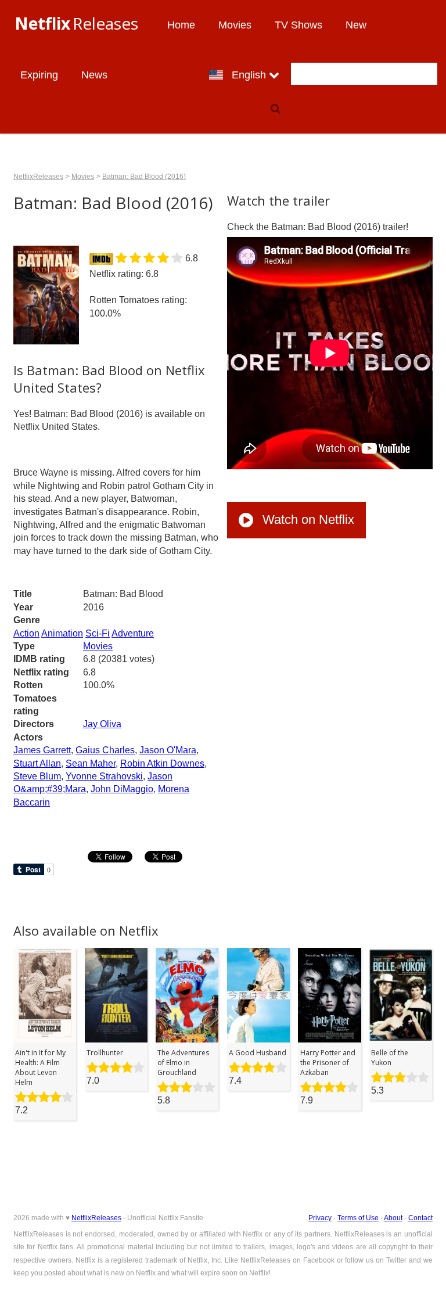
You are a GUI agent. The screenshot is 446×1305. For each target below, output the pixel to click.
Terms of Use (358, 1218)
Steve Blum (37, 776)
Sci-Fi (97, 633)
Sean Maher (91, 763)
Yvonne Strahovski (104, 776)
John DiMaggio (122, 789)
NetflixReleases (38, 176)
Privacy (320, 1218)
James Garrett (42, 750)
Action (26, 633)
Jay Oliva (102, 724)
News (94, 75)
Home (181, 25)
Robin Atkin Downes (162, 763)
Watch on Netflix (306, 519)
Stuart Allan (37, 763)
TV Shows (298, 25)
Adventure (133, 633)
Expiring (39, 75)
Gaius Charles (105, 750)
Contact (420, 1218)
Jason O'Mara (167, 750)
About (393, 1218)
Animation (62, 633)
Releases (76, 23)
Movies (234, 25)
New (356, 25)
